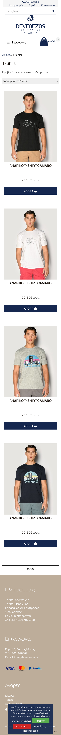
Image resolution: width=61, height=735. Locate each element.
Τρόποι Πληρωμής (16, 604)
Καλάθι (52, 40)
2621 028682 (32, 1)
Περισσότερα (30, 730)
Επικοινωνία (48, 5)
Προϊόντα (19, 42)
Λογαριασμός (16, 5)
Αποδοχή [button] (40, 720)
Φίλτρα (30, 568)
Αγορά (29, 191)
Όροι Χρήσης (13, 612)
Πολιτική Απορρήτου (18, 616)
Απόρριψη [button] (21, 726)
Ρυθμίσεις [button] (40, 726)
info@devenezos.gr (26, 657)
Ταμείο (32, 5)
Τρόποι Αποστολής (17, 600)
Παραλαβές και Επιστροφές (22, 608)
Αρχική (6, 54)
